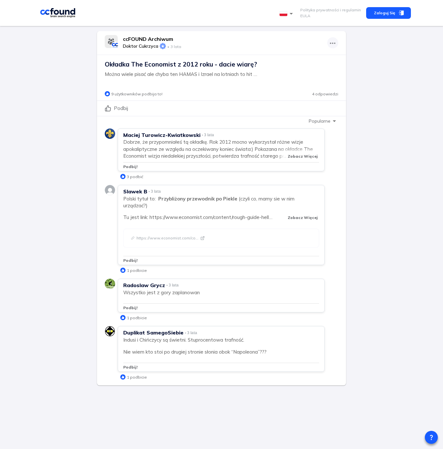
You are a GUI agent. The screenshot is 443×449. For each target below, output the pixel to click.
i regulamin (350, 9)
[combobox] (287, 13)
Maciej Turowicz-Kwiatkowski (161, 135)
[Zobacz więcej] (332, 42)
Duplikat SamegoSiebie (153, 332)
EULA (305, 15)
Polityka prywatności (319, 9)
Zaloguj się (384, 12)
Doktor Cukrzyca (140, 46)
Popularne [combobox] (319, 121)
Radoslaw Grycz (144, 285)
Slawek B (135, 191)
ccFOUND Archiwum (148, 39)
